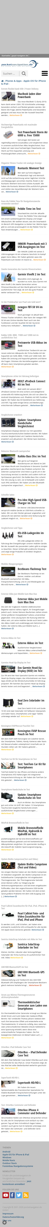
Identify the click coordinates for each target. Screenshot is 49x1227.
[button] (4, 1222)
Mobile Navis (9, 1160)
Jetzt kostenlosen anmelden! (17, 1183)
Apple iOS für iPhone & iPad (23, 82)
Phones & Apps (13, 80)
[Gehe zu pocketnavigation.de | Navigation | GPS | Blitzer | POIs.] (2, 81)
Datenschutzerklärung (13, 1217)
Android (6, 1151)
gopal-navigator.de (20, 55)
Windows (7, 1157)
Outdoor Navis (10, 1163)
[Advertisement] (24, 27)
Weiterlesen (15, 115)
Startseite (6, 55)
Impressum (8, 1213)
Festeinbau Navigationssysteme (18, 1166)
